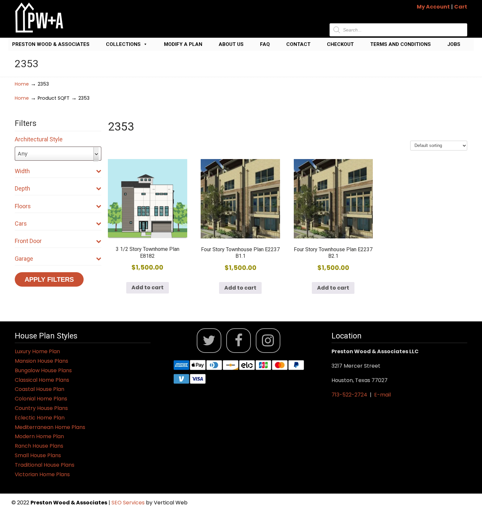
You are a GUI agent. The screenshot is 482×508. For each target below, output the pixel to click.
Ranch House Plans (39, 446)
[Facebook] (238, 340)
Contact (298, 44)
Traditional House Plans (44, 465)
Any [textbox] (23, 153)
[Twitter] (209, 340)
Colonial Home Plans (41, 398)
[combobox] (58, 154)
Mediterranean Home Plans (50, 427)
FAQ (265, 44)
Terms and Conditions (400, 44)
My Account (433, 6)
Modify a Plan (183, 44)
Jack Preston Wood (39, 17)
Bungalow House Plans (43, 370)
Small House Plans (38, 455)
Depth (22, 188)
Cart (460, 6)
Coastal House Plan (39, 389)
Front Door (28, 240)
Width (22, 171)
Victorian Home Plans (42, 474)
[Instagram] (268, 340)
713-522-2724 (349, 394)
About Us (231, 44)
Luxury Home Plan (37, 351)
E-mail (382, 394)
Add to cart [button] (147, 287)
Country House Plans (41, 408)
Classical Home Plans (42, 380)
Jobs (453, 44)
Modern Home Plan (39, 436)
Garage (24, 258)
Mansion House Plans (41, 361)
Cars (21, 223)
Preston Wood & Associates (51, 44)
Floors (23, 206)
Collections (123, 44)
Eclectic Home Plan (40, 417)
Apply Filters (49, 279)
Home (22, 84)
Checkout (340, 44)
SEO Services (128, 502)
